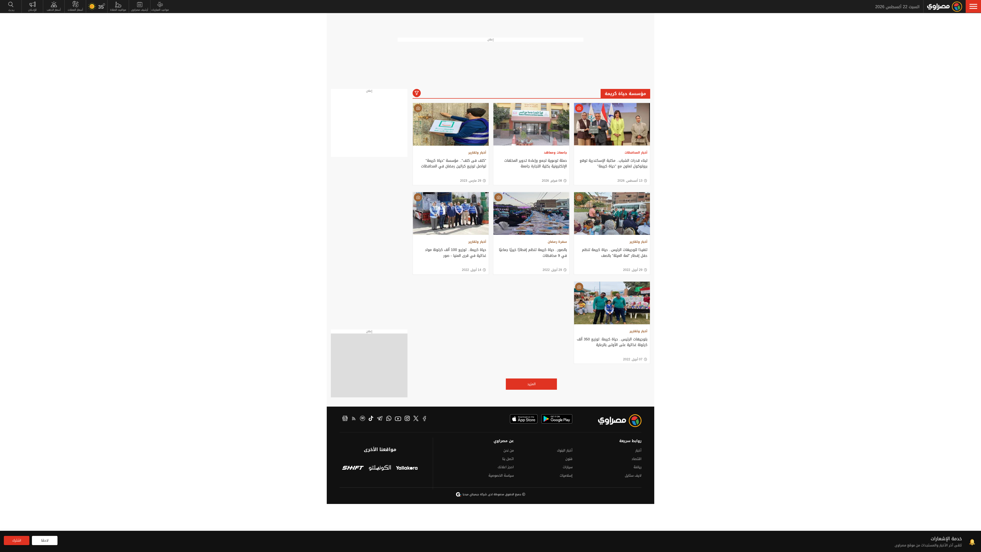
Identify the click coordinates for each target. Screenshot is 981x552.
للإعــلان (32, 9)
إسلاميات (566, 475)
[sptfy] (362, 419)
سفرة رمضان (557, 242)
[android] (556, 418)
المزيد (531, 384)
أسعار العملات (75, 9)
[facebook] (424, 419)
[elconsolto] (379, 468)
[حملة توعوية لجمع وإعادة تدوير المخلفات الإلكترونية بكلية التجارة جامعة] (531, 124)
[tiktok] (371, 419)
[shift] (353, 468)
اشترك (16, 540)
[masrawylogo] (615, 420)
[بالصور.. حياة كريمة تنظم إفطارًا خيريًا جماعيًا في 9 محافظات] (531, 213)
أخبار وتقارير (477, 152)
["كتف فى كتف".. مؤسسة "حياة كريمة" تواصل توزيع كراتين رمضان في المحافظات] (451, 124)
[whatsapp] (388, 419)
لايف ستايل (633, 475)
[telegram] (380, 419)
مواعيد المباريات (160, 9)
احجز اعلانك (506, 467)
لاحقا (45, 540)
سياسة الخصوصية (501, 475)
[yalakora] (406, 468)
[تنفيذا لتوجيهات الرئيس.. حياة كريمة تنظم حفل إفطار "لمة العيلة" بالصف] (612, 213)
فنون (569, 459)
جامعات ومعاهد (555, 152)
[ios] (524, 418)
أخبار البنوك (565, 450)
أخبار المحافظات (636, 152)
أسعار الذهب (54, 9)
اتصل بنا (508, 459)
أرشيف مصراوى (139, 9)
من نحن (509, 450)
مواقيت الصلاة (118, 9)
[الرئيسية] (944, 7)
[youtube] (398, 419)
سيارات (568, 467)
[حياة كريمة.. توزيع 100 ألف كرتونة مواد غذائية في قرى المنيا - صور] (451, 213)
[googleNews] (345, 419)
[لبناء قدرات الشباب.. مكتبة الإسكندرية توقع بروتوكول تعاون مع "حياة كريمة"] (612, 124)
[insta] (407, 419)
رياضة (637, 467)
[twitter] (415, 419)
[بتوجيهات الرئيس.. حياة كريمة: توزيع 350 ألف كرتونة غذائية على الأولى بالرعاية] (612, 303)
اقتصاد (636, 459)
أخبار (638, 450)
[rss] (353, 419)
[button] (973, 6)
